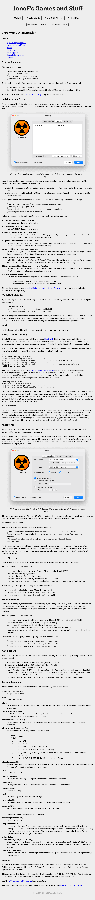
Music (9, 47)
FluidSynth (48, 339)
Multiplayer (12, 50)
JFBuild (43, 25)
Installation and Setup (16, 45)
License (10, 57)
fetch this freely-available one (41, 370)
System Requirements (16, 42)
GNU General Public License (20, 881)
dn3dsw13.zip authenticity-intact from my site (45, 288)
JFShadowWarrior (33, 18)
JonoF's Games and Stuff (47, 8)
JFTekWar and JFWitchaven (58, 25)
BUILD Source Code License (70, 885)
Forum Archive (32, 25)
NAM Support (12, 52)
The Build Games (75, 18)
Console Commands (15, 55)
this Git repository (33, 94)
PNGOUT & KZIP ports (54, 18)
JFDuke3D (17, 18)
